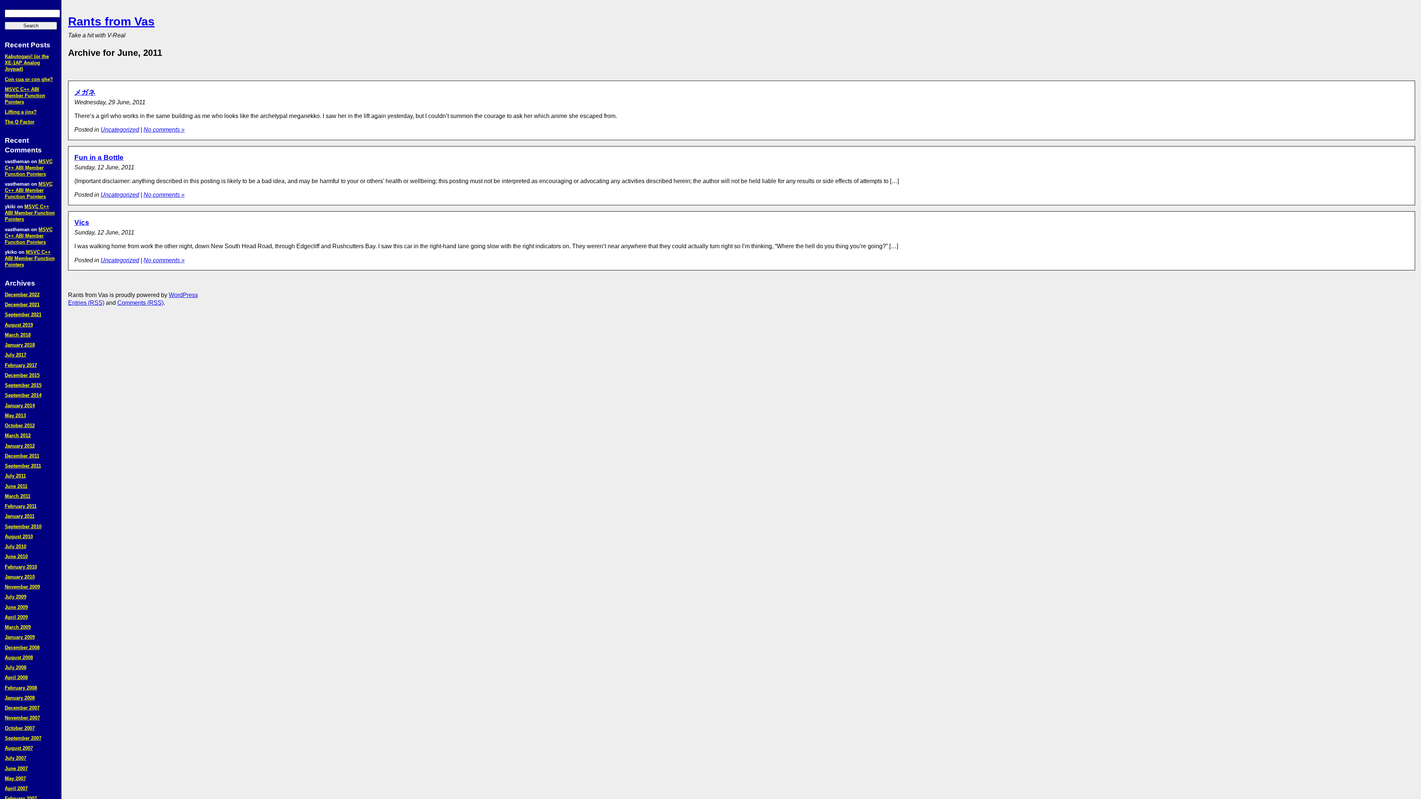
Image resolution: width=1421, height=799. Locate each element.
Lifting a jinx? (21, 112)
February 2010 (21, 567)
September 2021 (23, 314)
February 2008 (21, 688)
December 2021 (22, 304)
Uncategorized (120, 130)
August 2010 (19, 536)
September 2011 (23, 466)
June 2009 (16, 607)
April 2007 (16, 788)
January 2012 (20, 446)
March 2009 (18, 627)
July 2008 (15, 667)
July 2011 (15, 476)
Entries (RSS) (86, 303)
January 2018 (20, 345)
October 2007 (20, 728)
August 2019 (19, 325)
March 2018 (18, 335)
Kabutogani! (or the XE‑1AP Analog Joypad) (27, 63)
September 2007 (23, 738)
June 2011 (16, 486)
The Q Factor (19, 122)
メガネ (84, 92)
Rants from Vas (111, 21)
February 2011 (21, 506)
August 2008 (19, 657)
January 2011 (19, 516)
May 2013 (15, 415)
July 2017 (15, 355)
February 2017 (21, 365)
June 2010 (16, 556)
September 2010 (23, 526)
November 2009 (22, 587)
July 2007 (15, 758)
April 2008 (16, 677)
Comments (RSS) (140, 303)
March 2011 (17, 496)
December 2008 (22, 647)
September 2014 (23, 395)
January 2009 (20, 637)
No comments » (164, 130)
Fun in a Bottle (99, 157)
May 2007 (15, 778)
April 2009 (16, 617)
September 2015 (23, 385)
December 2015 (22, 375)
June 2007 (16, 768)
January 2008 (20, 698)
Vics (81, 222)
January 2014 (20, 405)
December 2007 (22, 708)
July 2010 (15, 546)
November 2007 (22, 718)
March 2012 (18, 435)
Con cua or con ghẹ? (29, 79)
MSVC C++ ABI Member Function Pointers (25, 96)
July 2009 (15, 597)
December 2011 (22, 456)
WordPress (183, 295)
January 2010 (20, 577)
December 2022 (22, 294)
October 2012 (20, 425)
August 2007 (19, 748)
